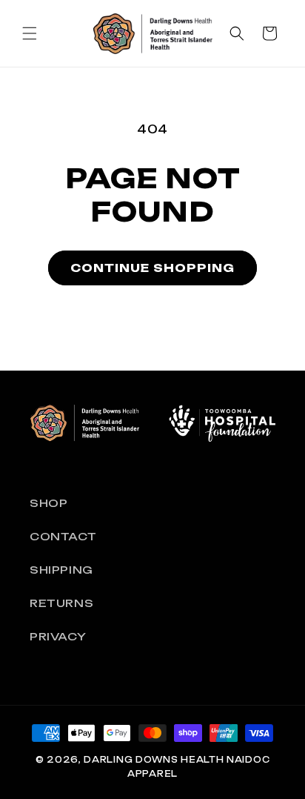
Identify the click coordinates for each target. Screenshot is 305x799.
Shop (48, 503)
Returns (61, 603)
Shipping (61, 569)
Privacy (58, 636)
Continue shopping (152, 268)
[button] (29, 33)
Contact (63, 536)
